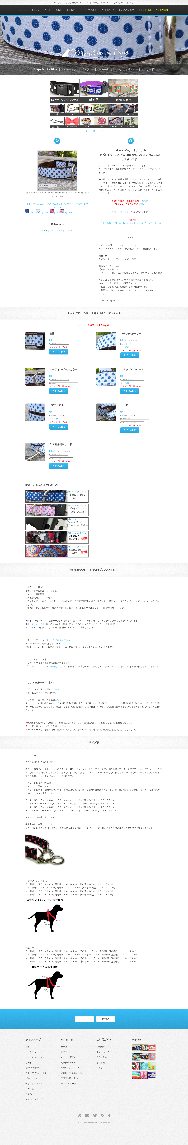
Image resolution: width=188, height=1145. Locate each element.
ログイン (35, 10)
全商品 (64, 1047)
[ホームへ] (79, 1115)
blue (31, 212)
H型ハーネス (31, 1078)
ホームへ (106, 1019)
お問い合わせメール (70, 1068)
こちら (56, 689)
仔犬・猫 (29, 1089)
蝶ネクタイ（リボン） (36, 1083)
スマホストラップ (34, 1099)
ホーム (23, 10)
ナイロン (71, 230)
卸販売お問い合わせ (70, 1078)
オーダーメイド (123, 212)
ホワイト (52, 230)
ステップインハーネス (36, 1073)
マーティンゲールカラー (37, 1057)
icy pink (68, 212)
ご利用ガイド (107, 10)
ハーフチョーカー (33, 1052)
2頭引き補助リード (34, 1068)
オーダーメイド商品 (36, 624)
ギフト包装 (101, 1062)
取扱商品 (71, 10)
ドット (61, 230)
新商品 (59, 10)
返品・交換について (105, 1057)
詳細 (145, 201)
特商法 (99, 1068)
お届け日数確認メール (71, 1073)
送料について (102, 1052)
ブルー (42, 230)
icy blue (44, 212)
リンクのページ (68, 1083)
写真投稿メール (68, 1062)
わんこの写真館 (126, 10)
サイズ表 (124, 347)
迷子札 (28, 1094)
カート (48, 10)
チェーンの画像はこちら (58, 640)
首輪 (27, 1047)
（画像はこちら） (57, 666)
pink (56, 212)
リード (28, 1062)
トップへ (84, 1019)
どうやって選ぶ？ (88, 10)
